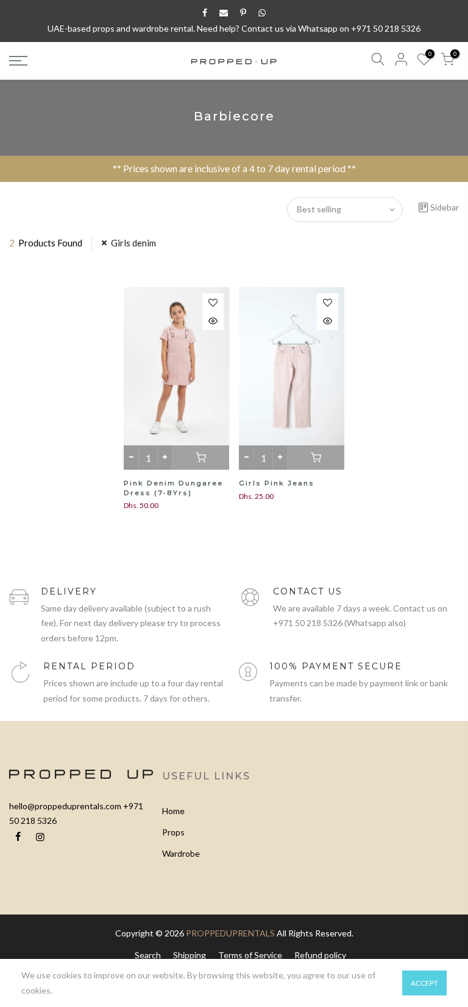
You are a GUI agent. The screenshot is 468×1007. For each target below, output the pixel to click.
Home (173, 811)
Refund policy (320, 955)
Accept (424, 983)
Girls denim (133, 242)
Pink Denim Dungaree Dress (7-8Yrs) (173, 488)
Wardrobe (181, 853)
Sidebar (444, 207)
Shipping (189, 955)
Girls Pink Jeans (276, 483)
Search (148, 955)
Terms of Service (250, 955)
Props (173, 832)
